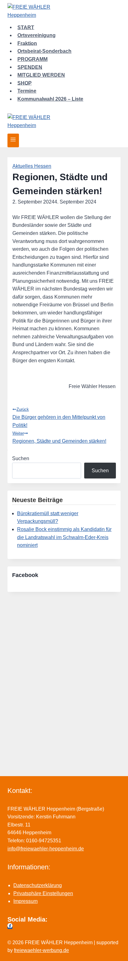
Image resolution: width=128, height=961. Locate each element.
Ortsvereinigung (36, 35)
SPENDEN (29, 67)
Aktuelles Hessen (31, 166)
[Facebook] (9, 926)
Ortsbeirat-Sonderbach (44, 51)
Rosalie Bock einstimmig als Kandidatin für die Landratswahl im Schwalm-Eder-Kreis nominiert (64, 537)
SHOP (24, 82)
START (25, 27)
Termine (26, 91)
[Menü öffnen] (13, 140)
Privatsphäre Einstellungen (43, 893)
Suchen (20, 458)
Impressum (25, 901)
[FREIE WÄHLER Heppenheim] (64, 11)
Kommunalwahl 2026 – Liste (50, 99)
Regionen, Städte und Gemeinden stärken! (59, 437)
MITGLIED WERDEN (41, 75)
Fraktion (27, 43)
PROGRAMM (32, 59)
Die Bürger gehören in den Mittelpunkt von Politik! (58, 417)
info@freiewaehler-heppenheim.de (45, 848)
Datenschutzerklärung (37, 885)
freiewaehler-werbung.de (41, 950)
